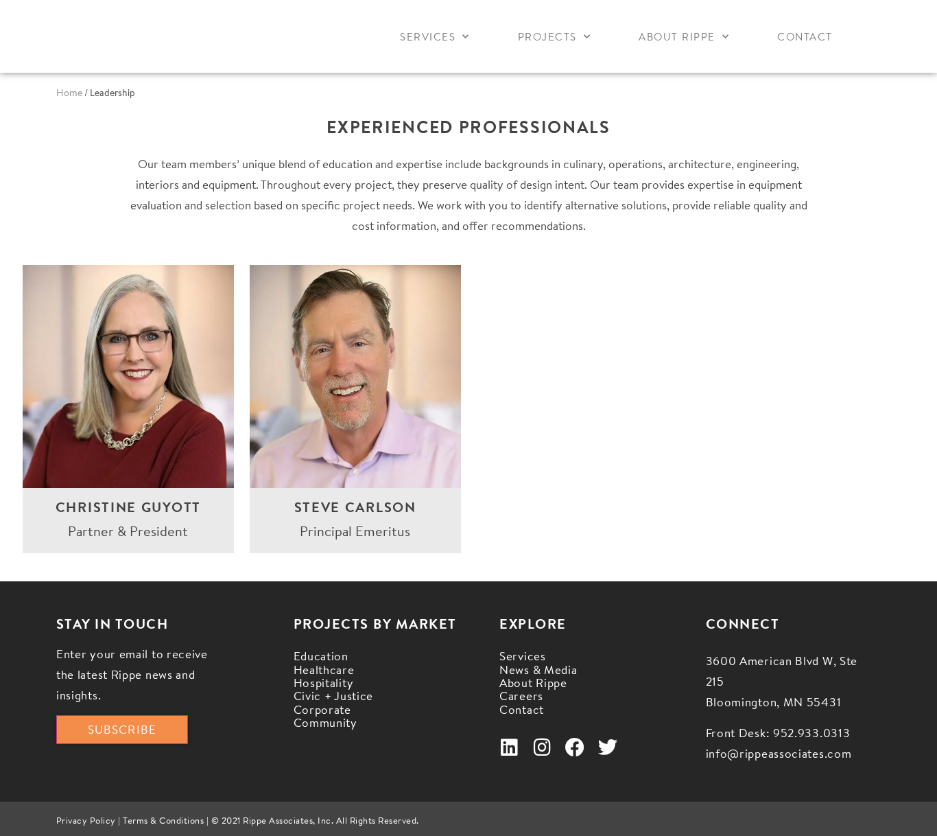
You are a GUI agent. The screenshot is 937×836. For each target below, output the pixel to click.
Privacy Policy (86, 820)
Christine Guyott (128, 507)
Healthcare (324, 669)
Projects (547, 36)
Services (427, 36)
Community (325, 722)
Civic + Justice (334, 695)
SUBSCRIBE (122, 729)
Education (321, 655)
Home (69, 93)
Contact (805, 36)
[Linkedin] (509, 747)
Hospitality (324, 682)
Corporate (322, 709)
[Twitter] (607, 747)
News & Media (538, 669)
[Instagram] (541, 747)
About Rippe (677, 36)
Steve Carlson (355, 507)
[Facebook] (574, 747)
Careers (521, 695)
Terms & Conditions (163, 820)
